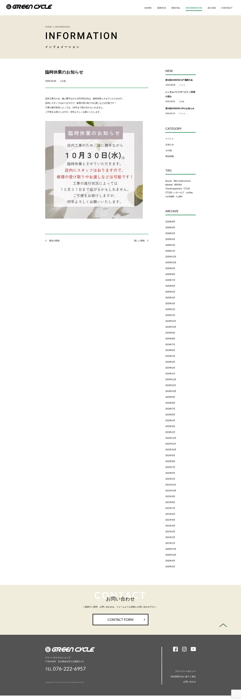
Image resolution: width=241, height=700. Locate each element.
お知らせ (169, 144)
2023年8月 (170, 403)
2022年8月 (170, 461)
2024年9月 (170, 333)
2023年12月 (170, 379)
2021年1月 (170, 543)
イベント (169, 138)
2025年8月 (170, 274)
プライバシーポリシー (185, 671)
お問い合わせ (189, 681)
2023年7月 (170, 409)
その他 (168, 150)
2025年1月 (170, 315)
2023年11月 (170, 385)
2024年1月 (170, 373)
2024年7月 (170, 344)
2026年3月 (170, 245)
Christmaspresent (173, 188)
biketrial (168, 184)
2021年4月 (170, 525)
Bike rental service (182, 181)
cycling (189, 192)
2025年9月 (170, 268)
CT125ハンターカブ (174, 192)
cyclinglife (169, 196)
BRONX (178, 184)
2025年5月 (170, 292)
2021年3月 (170, 531)
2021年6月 (170, 514)
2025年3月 (170, 303)
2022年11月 (170, 444)
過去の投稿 (54, 240)
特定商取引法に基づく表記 (183, 676)
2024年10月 (170, 327)
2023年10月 (170, 391)
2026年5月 (170, 233)
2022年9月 (170, 455)
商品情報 (169, 156)
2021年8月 (170, 502)
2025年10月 (170, 262)
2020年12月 (170, 549)
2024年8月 (170, 338)
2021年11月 (170, 484)
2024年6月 (170, 350)
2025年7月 (170, 280)
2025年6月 (170, 286)
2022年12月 (170, 438)
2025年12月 (170, 256)
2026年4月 (170, 239)
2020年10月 (170, 555)
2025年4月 (170, 297)
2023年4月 (170, 420)
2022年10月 (170, 449)
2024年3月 (170, 362)
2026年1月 (170, 251)
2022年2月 (170, 479)
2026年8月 (170, 221)
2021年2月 (170, 537)
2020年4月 (170, 560)
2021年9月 (170, 496)
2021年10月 (170, 490)
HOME (48, 27)
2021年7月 (170, 508)
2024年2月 (170, 368)
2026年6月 (170, 227)
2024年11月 (170, 321)
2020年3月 (170, 566)
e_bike (179, 196)
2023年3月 (170, 426)
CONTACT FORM (120, 619)
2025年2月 (170, 309)
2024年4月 (170, 356)
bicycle (168, 181)
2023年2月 (170, 432)
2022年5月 (170, 473)
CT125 (187, 188)
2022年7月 (170, 467)
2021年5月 (170, 520)
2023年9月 (170, 397)
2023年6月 (170, 414)
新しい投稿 (139, 240)
